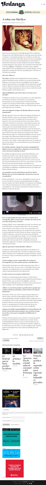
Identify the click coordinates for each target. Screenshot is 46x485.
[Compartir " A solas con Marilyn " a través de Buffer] (27, 335)
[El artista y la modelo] (17, 351)
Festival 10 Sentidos (10, 72)
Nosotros (16, 483)
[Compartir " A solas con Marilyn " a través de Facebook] (20, 335)
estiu (33, 481)
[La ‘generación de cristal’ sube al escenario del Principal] (27, 351)
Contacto (24, 483)
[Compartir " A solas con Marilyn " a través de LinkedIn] (25, 335)
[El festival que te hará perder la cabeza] (6, 351)
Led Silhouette (27, 70)
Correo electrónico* (6, 417)
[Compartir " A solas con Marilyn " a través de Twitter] (22, 335)
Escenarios (22, 22)
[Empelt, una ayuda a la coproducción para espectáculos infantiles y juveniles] (38, 351)
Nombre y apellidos (6, 420)
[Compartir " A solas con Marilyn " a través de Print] (32, 335)
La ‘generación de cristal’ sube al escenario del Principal (27, 365)
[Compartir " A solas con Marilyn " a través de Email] (30, 335)
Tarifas (20, 483)
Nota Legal (25, 481)
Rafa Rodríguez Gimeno (14, 22)
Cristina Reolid (31, 68)
